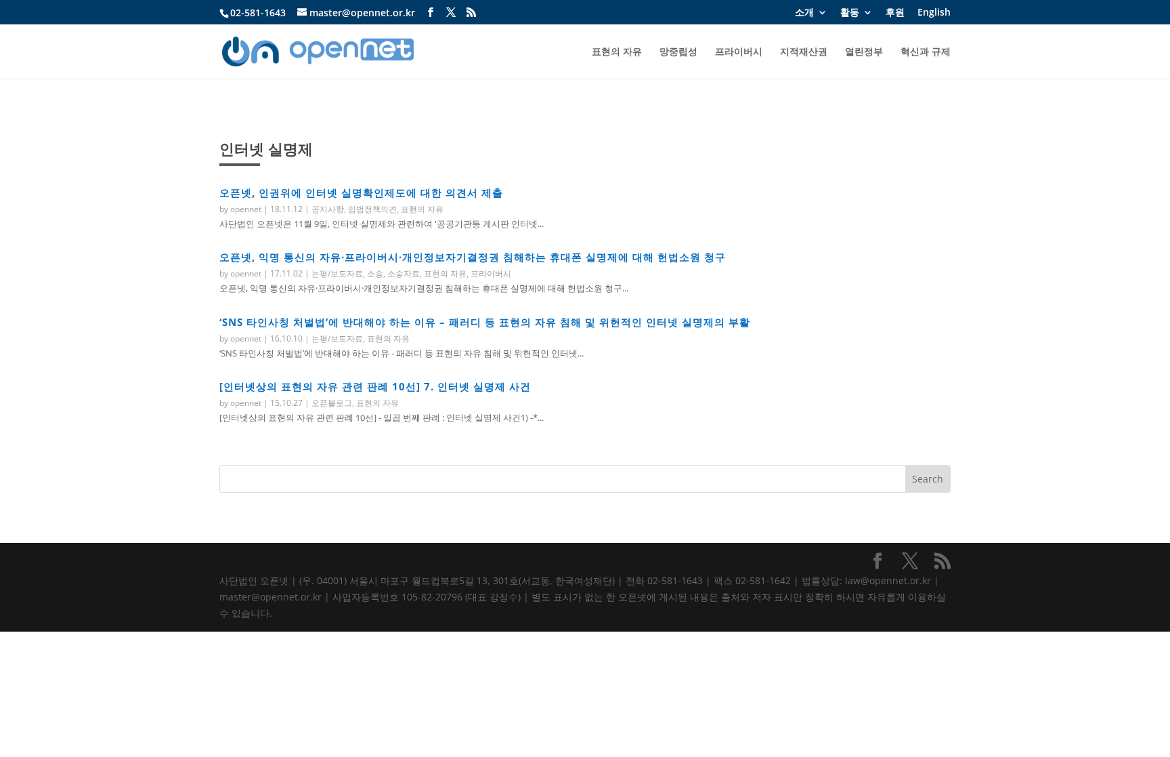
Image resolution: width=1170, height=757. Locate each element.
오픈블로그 (331, 403)
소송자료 (403, 273)
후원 (895, 12)
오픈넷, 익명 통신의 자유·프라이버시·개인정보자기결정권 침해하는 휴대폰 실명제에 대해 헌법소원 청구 (472, 257)
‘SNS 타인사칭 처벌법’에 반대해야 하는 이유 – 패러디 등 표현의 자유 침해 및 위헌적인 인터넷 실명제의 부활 (484, 322)
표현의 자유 (617, 52)
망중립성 (678, 52)
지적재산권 (803, 52)
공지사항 (327, 209)
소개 (804, 12)
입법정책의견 (372, 209)
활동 (849, 12)
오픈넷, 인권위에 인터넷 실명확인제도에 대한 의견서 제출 (361, 192)
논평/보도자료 (337, 273)
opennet (245, 209)
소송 (375, 273)
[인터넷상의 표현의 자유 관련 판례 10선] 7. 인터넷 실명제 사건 (375, 386)
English (934, 12)
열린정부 (864, 52)
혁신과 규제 (926, 52)
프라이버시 (738, 52)
